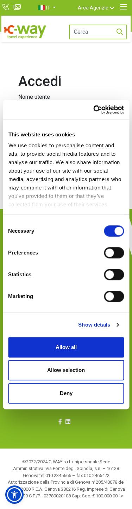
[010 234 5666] (6, 8)
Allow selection (66, 370)
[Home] (25, 32)
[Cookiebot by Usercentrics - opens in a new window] (94, 109)
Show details (94, 325)
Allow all (66, 347)
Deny (66, 393)
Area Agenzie (93, 8)
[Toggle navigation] (123, 7)
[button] (46, 8)
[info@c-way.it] (18, 8)
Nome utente (34, 97)
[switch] (114, 252)
